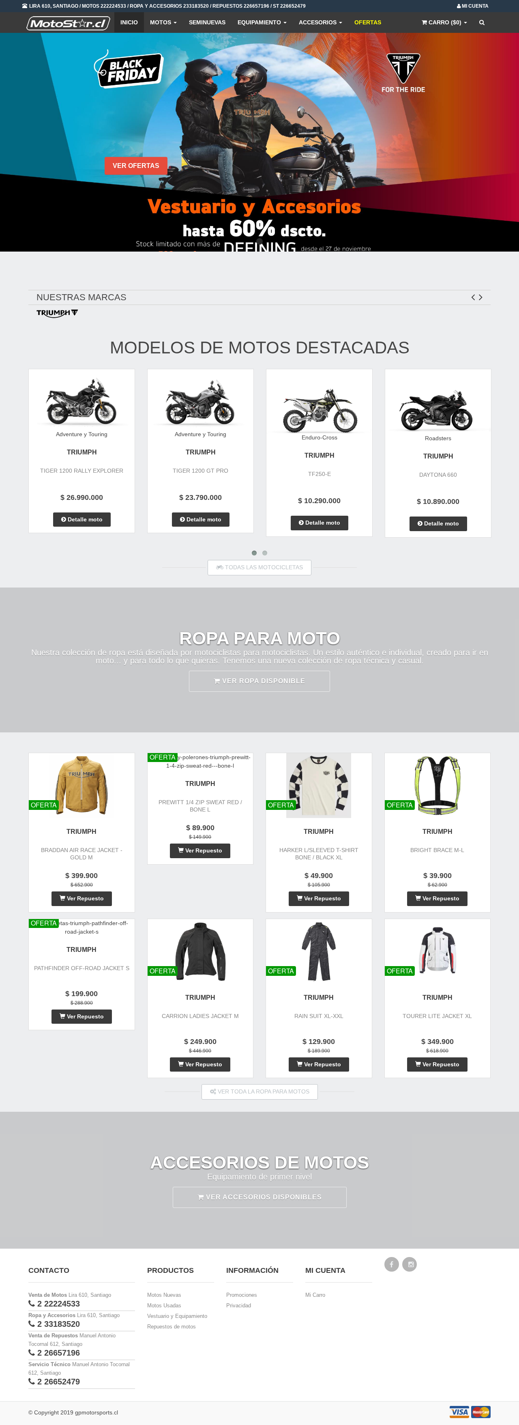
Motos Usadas (164, 1305)
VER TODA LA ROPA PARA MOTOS (262, 1091)
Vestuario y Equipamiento (177, 1316)
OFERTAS (367, 22)
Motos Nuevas (164, 1295)
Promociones (241, 1295)
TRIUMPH (82, 452)
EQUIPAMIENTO (260, 22)
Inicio (129, 22)
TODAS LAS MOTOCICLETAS (263, 567)
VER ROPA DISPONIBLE (262, 681)
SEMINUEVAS (207, 22)
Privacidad (238, 1305)
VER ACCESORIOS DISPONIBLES (263, 1197)
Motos (161, 22)
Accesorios (318, 22)
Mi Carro (315, 1295)
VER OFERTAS (136, 165)
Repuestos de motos (171, 1327)
